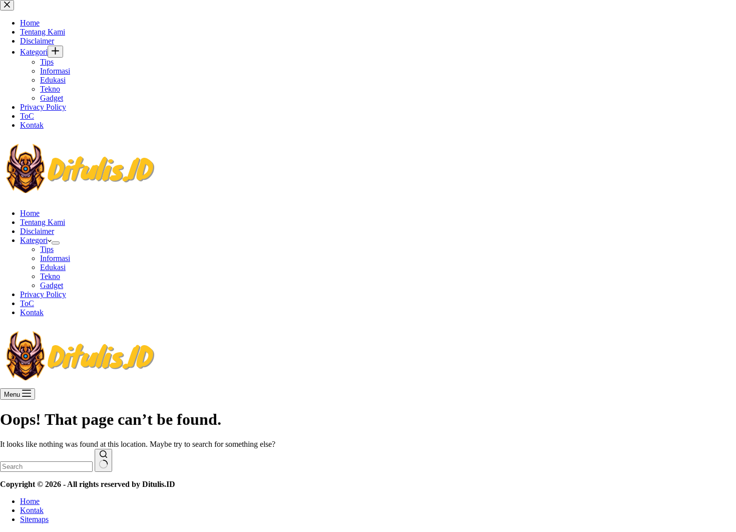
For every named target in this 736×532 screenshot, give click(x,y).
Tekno (50, 276)
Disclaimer (37, 231)
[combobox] (46, 466)
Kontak (32, 312)
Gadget (51, 285)
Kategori (34, 240)
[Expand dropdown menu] (56, 242)
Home (30, 213)
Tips (47, 249)
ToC (27, 303)
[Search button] (103, 460)
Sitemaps (34, 519)
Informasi (55, 258)
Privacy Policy (43, 294)
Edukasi (53, 267)
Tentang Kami (42, 222)
